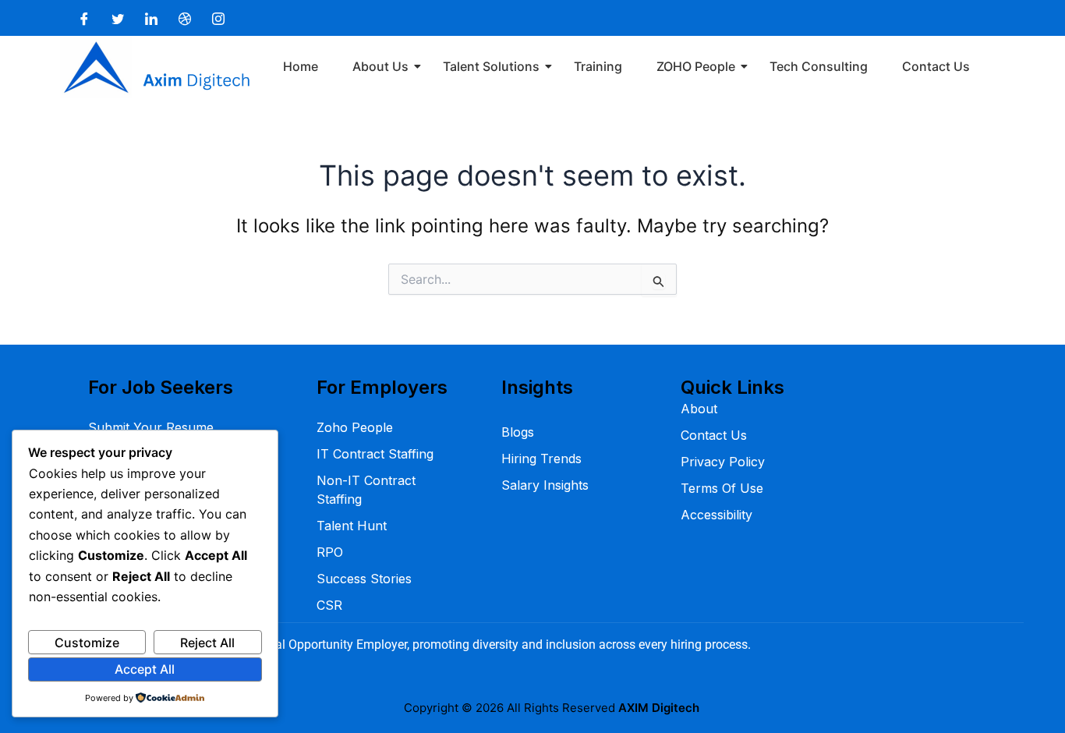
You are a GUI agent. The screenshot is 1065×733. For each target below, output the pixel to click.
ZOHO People (695, 66)
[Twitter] (117, 18)
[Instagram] (218, 18)
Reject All (207, 642)
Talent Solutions (491, 66)
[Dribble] (184, 18)
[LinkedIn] (151, 18)
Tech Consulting (819, 66)
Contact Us (936, 66)
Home (300, 66)
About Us (380, 66)
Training (598, 66)
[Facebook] (84, 18)
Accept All (145, 669)
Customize (87, 642)
